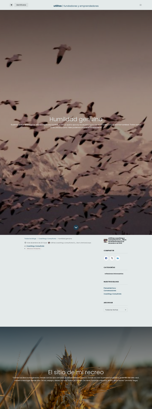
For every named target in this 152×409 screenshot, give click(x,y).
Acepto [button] (138, 406)
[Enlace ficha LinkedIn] (117, 258)
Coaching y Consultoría (47, 238)
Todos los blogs (30, 238)
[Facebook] (106, 258)
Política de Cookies (81, 405)
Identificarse (21, 5)
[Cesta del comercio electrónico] (11, 5)
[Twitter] (112, 258)
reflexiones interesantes (33, 248)
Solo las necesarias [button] (126, 406)
